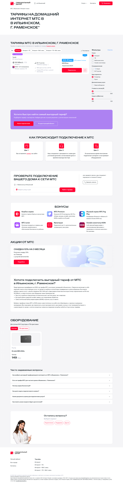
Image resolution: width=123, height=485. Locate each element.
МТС (11, 8)
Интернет (17, 50)
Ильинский (17, 8)
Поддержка (59, 423)
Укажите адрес (50, 46)
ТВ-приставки (23, 328)
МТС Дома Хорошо (17, 59)
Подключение (49, 423)
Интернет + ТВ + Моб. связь (53, 50)
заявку (29, 153)
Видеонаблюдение (99, 85)
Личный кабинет (15, 459)
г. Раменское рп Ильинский (24, 185)
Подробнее (21, 262)
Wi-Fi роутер (97, 71)
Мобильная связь (99, 60)
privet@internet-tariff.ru (21, 481)
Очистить (110, 50)
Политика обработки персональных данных (20, 476)
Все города (13, 462)
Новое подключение (23, 123)
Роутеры (14, 328)
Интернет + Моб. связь (38, 50)
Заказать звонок (91, 182)
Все (12, 50)
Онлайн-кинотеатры (99, 63)
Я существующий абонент (46, 123)
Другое (67, 423)
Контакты (93, 3)
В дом (96, 79)
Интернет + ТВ (26, 50)
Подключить (72, 70)
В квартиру (97, 77)
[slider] (92, 91)
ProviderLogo (20, 3)
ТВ (95, 58)
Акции (98, 69)
